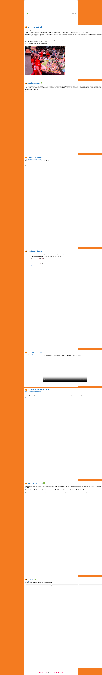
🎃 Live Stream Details (33, 251)
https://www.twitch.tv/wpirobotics (67, 254)
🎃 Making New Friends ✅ (35, 483)
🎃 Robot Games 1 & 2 (33, 27)
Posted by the (33, 28)
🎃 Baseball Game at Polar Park (37, 390)
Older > (62, 672)
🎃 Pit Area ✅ (30, 579)
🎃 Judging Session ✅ (33, 83)
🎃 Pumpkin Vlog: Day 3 (34, 352)
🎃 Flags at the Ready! (33, 157)
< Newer (40, 672)
